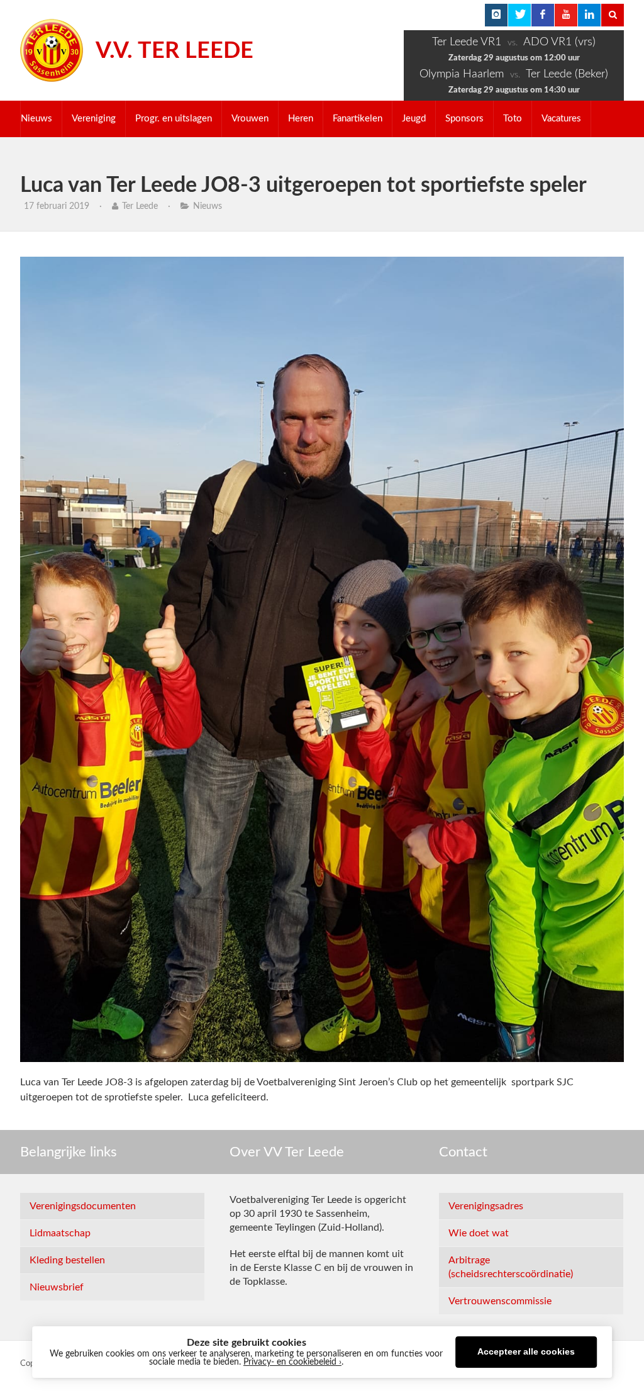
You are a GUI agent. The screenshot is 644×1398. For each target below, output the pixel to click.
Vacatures (561, 118)
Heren (300, 118)
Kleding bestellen (67, 1260)
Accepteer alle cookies (526, 1351)
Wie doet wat (478, 1233)
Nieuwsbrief (57, 1287)
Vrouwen (250, 118)
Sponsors (464, 118)
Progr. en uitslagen (173, 118)
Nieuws (36, 118)
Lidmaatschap (60, 1233)
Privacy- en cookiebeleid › (292, 1362)
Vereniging (94, 118)
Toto (512, 118)
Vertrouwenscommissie (500, 1301)
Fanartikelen (357, 118)
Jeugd (414, 118)
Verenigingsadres (485, 1206)
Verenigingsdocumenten (83, 1206)
